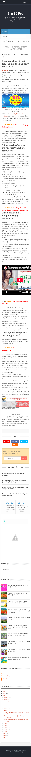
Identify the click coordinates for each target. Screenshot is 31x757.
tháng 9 (6, 704)
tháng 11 (6, 700)
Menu (5, 31)
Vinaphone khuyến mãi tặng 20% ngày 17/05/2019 (13, 474)
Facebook (15, 441)
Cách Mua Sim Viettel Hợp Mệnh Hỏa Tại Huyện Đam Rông (18, 594)
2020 (4, 693)
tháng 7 (6, 708)
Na (3, 674)
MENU (24, 2)
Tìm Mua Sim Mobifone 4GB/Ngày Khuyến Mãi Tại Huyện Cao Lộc (17, 602)
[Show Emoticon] (4, 521)
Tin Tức (5, 573)
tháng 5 (6, 723)
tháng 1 (6, 731)
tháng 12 (6, 697)
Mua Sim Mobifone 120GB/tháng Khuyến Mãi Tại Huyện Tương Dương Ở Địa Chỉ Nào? (19, 610)
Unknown (5, 678)
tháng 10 (6, 702)
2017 (4, 736)
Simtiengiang (6, 676)
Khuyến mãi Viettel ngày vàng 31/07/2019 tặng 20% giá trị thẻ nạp (14, 481)
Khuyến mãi (25, 54)
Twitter (24, 441)
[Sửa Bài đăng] (3, 57)
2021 (4, 691)
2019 (4, 695)
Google (7, 441)
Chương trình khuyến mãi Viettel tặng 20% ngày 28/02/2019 (15, 494)
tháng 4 (6, 725)
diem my (5, 680)
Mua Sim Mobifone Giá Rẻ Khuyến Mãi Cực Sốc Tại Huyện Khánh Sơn (18, 634)
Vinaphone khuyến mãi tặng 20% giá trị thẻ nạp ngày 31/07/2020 (15, 488)
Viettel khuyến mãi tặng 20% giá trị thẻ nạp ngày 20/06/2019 (18, 658)
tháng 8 (6, 706)
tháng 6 (6, 710)
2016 (4, 738)
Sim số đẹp (5, 70)
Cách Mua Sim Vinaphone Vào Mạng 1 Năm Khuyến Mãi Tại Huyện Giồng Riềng (18, 627)
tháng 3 (6, 727)
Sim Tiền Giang (19, 752)
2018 (4, 733)
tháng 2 (6, 729)
